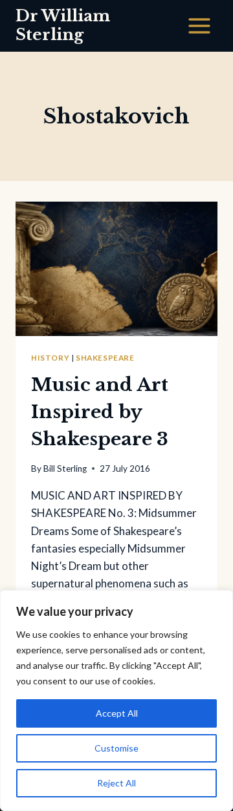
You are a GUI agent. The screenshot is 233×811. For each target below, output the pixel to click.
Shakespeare (105, 358)
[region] (116, 700)
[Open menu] (199, 25)
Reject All (116, 782)
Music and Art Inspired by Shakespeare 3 (99, 412)
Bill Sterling (65, 468)
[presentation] (116, 269)
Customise (116, 748)
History (50, 358)
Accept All (117, 713)
